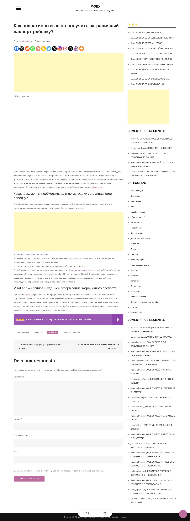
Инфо (133, 249)
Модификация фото (139, 265)
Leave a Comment (72, 332)
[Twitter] (48, 48)
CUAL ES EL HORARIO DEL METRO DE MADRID (152, 64)
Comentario (19, 377)
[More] (81, 48)
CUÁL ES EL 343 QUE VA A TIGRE (145, 32)
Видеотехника (136, 233)
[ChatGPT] (70, 48)
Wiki (132, 206)
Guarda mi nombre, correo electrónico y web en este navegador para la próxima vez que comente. (60, 471)
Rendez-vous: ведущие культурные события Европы (39, 346)
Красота (134, 254)
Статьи (133, 307)
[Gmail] (65, 48)
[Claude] (38, 48)
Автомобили (136, 222)
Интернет (134, 244)
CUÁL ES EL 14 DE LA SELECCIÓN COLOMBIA (151, 48)
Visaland (30, 294)
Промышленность (138, 297)
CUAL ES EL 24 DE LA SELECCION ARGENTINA (151, 38)
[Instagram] (59, 48)
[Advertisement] (68, 72)
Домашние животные (140, 238)
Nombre (18, 419)
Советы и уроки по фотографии (145, 302)
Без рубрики (136, 228)
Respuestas (135, 201)
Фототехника (136, 312)
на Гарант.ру (96, 187)
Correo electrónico (22, 435)
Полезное (134, 281)
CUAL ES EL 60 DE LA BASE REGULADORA (150, 79)
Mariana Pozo (25, 41)
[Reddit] (27, 48)
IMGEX (95, 6)
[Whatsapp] (32, 48)
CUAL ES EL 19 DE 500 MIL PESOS (146, 43)
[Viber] (76, 48)
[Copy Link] (43, 48)
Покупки (134, 275)
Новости (52, 333)
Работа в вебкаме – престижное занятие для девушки (98, 346)
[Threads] (54, 48)
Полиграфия (136, 286)
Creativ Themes (119, 517)
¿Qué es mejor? (137, 217)
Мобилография (137, 259)
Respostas (135, 196)
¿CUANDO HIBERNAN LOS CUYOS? (155, 148)
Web (16, 452)
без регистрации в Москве (80, 270)
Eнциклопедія (136, 191)
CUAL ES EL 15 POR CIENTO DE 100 (147, 84)
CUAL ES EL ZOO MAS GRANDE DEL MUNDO (151, 54)
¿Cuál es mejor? (137, 212)
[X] (21, 48)
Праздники (135, 291)
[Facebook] (16, 48)
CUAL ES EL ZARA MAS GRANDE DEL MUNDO (151, 59)
